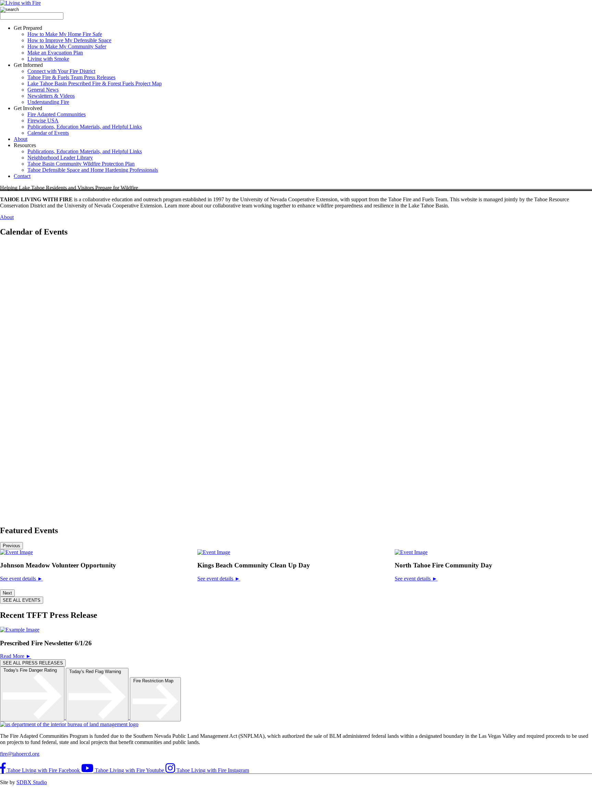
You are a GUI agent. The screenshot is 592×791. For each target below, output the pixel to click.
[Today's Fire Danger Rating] (33, 717)
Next (7, 593)
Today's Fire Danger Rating (32, 670)
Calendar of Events (48, 133)
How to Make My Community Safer (66, 46)
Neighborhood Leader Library (60, 157)
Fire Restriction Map (155, 680)
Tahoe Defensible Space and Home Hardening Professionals (92, 170)
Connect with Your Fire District (61, 71)
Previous (11, 545)
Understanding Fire (48, 102)
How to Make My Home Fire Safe (64, 34)
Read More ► (15, 656)
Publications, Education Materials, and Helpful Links (84, 127)
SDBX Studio (31, 782)
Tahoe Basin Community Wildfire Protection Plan (81, 164)
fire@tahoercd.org (19, 754)
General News (43, 90)
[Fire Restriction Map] (155, 717)
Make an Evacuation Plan (55, 53)
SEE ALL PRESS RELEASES (33, 663)
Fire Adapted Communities (56, 114)
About (20, 139)
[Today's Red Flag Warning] (98, 717)
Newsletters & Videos (51, 96)
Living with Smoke (48, 59)
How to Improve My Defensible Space (69, 40)
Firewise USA (43, 120)
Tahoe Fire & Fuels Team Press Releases (71, 77)
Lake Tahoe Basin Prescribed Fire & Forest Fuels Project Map (94, 83)
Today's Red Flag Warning (97, 671)
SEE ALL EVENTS (21, 600)
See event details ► (21, 579)
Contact (22, 176)
